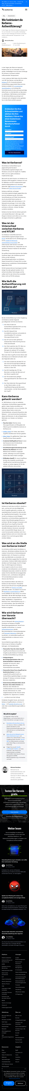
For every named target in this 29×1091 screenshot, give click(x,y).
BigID (16, 1050)
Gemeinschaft (5, 1066)
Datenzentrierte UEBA (7, 970)
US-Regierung (18, 994)
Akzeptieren (9, 1083)
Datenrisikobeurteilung (21, 972)
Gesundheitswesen (20, 987)
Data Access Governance (5, 973)
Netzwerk (4, 1028)
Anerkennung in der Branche (20, 1029)
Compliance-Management (18, 966)
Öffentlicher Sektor (20, 991)
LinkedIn (18, 747)
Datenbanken (5, 1026)
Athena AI (4, 1005)
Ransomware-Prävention (18, 962)
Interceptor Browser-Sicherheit (7, 993)
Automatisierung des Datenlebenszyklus (20, 977)
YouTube (9, 748)
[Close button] (26, 2)
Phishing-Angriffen (17, 587)
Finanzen (17, 985)
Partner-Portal (18, 1042)
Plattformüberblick (6, 957)
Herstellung (18, 989)
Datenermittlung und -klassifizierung (7, 960)
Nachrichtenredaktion (20, 1026)
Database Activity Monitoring (6, 967)
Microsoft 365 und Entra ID (6, 1016)
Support (4, 1052)
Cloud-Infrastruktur (6, 1024)
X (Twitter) (15, 748)
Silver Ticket (6, 436)
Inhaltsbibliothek (6, 1061)
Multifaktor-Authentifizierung (12, 591)
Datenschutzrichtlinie (14, 1078)
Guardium (17, 1057)
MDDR (3, 1000)
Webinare (4, 1057)
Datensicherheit (11, 15)
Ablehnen (20, 1083)
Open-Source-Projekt (15, 188)
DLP (3, 976)
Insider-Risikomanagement (20, 958)
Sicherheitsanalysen (7, 629)
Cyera (16, 1054)
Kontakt (17, 1032)
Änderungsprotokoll (7, 1007)
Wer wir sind (18, 1015)
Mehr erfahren (9, 5)
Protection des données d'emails (6, 997)
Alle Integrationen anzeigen (6, 1031)
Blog (4, 15)
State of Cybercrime (7, 1054)
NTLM (3, 238)
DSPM (3, 964)
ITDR (3, 986)
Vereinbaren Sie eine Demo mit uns (15, 723)
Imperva (17, 1059)
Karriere (17, 1017)
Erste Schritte (14, 812)
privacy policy (13, 150)
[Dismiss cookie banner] (25, 1069)
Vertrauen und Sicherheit (18, 1023)
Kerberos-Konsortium (17, 186)
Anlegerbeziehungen (20, 1020)
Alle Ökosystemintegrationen (8, 1037)
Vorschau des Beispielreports (14, 816)
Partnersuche (18, 1039)
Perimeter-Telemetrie (10, 633)
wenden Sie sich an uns (15, 704)
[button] (26, 10)
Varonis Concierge (6, 1002)
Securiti (17, 1061)
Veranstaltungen (6, 1059)
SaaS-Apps (4, 1021)
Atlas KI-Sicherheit (6, 979)
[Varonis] (7, 10)
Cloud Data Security (20, 974)
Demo (3, 704)
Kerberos (4, 82)
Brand (16, 1035)
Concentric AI (18, 1052)
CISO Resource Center (7, 1064)
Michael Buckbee (9, 40)
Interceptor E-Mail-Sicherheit (6, 989)
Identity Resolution (6, 981)
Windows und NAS (6, 1019)
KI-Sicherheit (18, 969)
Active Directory (19, 621)
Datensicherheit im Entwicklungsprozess (20, 981)
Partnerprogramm (19, 1037)
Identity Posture (6, 983)
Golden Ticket (7, 431)
